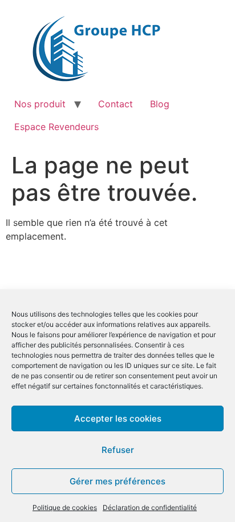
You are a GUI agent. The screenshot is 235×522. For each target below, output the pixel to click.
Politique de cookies (65, 507)
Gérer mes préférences (117, 481)
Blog (159, 104)
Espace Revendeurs (56, 126)
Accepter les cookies (117, 418)
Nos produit (40, 104)
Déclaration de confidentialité (150, 507)
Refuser (118, 449)
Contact (115, 104)
